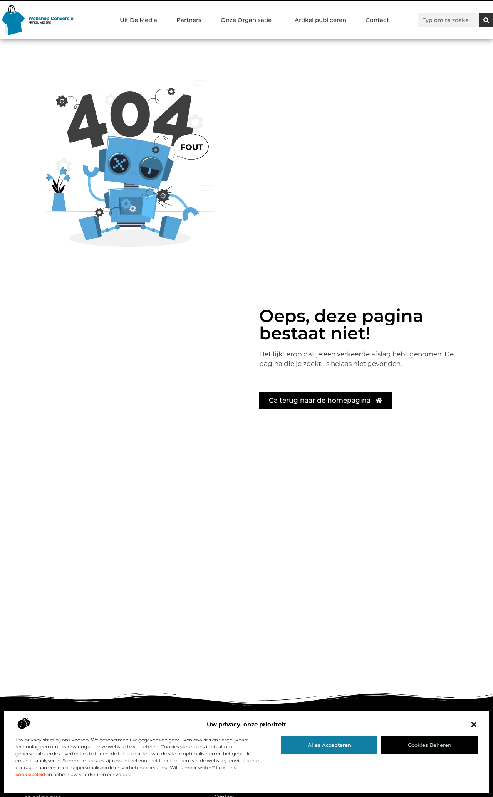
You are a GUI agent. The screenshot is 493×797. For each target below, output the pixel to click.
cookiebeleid (30, 774)
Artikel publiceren (320, 20)
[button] (474, 724)
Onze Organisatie (246, 20)
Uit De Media (138, 20)
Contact (377, 20)
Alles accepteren (329, 745)
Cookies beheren (429, 745)
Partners (188, 20)
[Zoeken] (486, 20)
